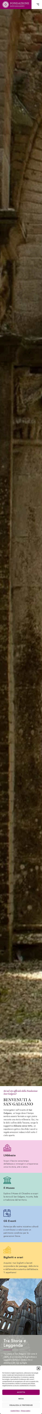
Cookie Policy (15, 1411)
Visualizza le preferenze (21, 1405)
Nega (21, 1398)
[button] (38, 1368)
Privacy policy (25, 1411)
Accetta (21, 1392)
